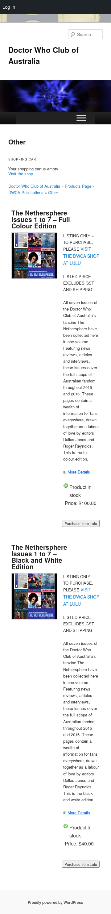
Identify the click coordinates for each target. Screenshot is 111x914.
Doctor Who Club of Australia (34, 186)
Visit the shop (20, 174)
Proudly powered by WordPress (55, 902)
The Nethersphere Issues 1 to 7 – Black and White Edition (39, 556)
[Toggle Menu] (81, 118)
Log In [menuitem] (8, 7)
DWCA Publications (25, 192)
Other (53, 192)
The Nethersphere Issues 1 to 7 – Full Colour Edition (40, 219)
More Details (79, 472)
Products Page (78, 186)
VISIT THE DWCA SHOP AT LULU (81, 256)
